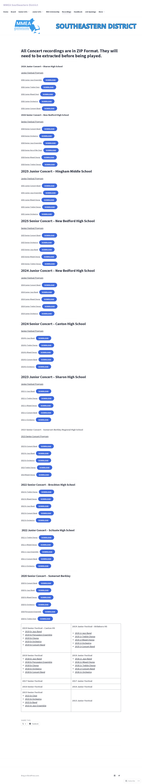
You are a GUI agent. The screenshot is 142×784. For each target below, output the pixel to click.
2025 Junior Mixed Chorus (30, 200)
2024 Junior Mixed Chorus (30, 299)
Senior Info (22, 12)
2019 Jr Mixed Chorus (84, 639)
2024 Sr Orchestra (28, 367)
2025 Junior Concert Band (30, 186)
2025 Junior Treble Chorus (31, 207)
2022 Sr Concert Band (29, 513)
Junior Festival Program (32, 72)
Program (39, 330)
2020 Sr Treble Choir (28, 619)
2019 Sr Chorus (32, 638)
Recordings (66, 12)
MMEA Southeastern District (20, 5)
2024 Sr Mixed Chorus (29, 352)
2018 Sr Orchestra (33, 668)
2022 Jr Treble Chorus (29, 537)
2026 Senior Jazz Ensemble (31, 143)
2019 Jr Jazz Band (83, 633)
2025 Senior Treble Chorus (31, 264)
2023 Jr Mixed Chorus (29, 405)
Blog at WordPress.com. (30, 775)
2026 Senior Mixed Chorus (30, 157)
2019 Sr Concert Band (35, 644)
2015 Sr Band (31, 702)
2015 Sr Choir (31, 695)
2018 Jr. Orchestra (83, 672)
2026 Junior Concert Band (30, 108)
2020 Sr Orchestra (28, 604)
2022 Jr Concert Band (29, 559)
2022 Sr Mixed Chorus (29, 499)
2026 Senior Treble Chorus (31, 164)
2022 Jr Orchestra (28, 566)
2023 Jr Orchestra (28, 420)
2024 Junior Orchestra (29, 313)
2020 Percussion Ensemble (31, 612)
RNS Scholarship (52, 12)
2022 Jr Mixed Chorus (29, 545)
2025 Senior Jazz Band (29, 249)
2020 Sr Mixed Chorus (29, 597)
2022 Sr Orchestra (28, 520)
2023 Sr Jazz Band (28, 453)
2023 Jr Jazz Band (28, 391)
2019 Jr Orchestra (83, 643)
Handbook (78, 12)
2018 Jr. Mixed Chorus (85, 662)
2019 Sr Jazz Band (33, 631)
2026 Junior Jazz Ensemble (31, 80)
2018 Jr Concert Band (85, 668)
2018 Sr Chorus (32, 665)
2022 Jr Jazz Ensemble (29, 552)
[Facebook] (114, 775)
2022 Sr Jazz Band (28, 506)
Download (51, 80)
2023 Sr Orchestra (28, 460)
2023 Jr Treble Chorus (29, 398)
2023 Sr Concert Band (29, 446)
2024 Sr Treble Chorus (29, 345)
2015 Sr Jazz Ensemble (35, 705)
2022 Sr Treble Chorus (29, 492)
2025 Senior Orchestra (29, 242)
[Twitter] (119, 775)
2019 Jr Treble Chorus (85, 636)
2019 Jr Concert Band (85, 646)
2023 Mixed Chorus (28, 475)
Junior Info (36, 12)
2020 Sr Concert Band (29, 583)
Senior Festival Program (32, 121)
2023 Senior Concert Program (34, 436)
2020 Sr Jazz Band (28, 590)
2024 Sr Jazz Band (28, 338)
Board (13, 12)
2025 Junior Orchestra (29, 214)
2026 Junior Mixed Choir (30, 94)
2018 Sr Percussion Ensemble (38, 662)
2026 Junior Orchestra (29, 101)
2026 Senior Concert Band (30, 129)
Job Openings (90, 12)
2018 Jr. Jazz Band (83, 658)
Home (5, 12)
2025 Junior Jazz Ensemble (31, 193)
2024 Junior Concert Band (30, 285)
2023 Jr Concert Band (29, 413)
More (101, 12)
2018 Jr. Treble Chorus (85, 665)
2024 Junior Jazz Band (29, 292)
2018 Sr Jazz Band (33, 658)
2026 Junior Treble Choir (30, 87)
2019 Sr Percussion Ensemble (38, 634)
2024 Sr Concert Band (29, 359)
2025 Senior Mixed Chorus (30, 257)
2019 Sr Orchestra (33, 641)
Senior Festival (28, 330)
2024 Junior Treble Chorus (31, 306)
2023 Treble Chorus (28, 467)
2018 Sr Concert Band (35, 672)
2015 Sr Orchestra (33, 699)
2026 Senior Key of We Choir (31, 150)
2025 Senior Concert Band (30, 235)
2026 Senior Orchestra (29, 136)
